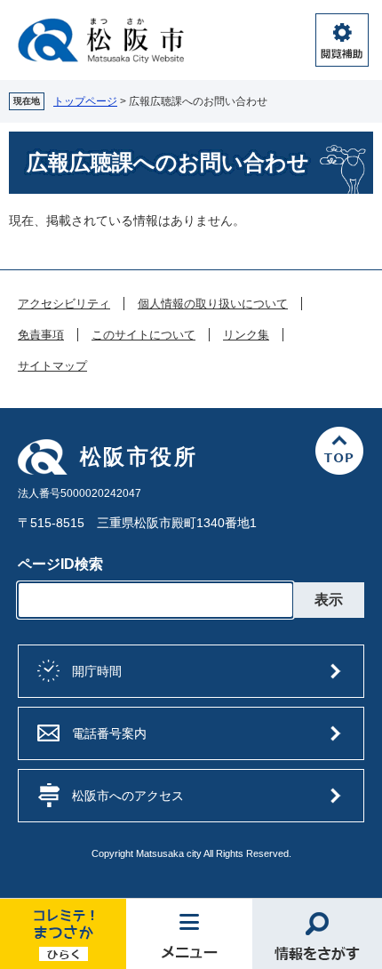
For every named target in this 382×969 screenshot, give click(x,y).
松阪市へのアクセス (128, 796)
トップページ (85, 101)
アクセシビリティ (64, 304)
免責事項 (41, 335)
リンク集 (246, 335)
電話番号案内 (109, 733)
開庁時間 (97, 671)
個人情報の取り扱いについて (213, 304)
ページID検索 (60, 564)
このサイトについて (143, 335)
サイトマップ (52, 366)
